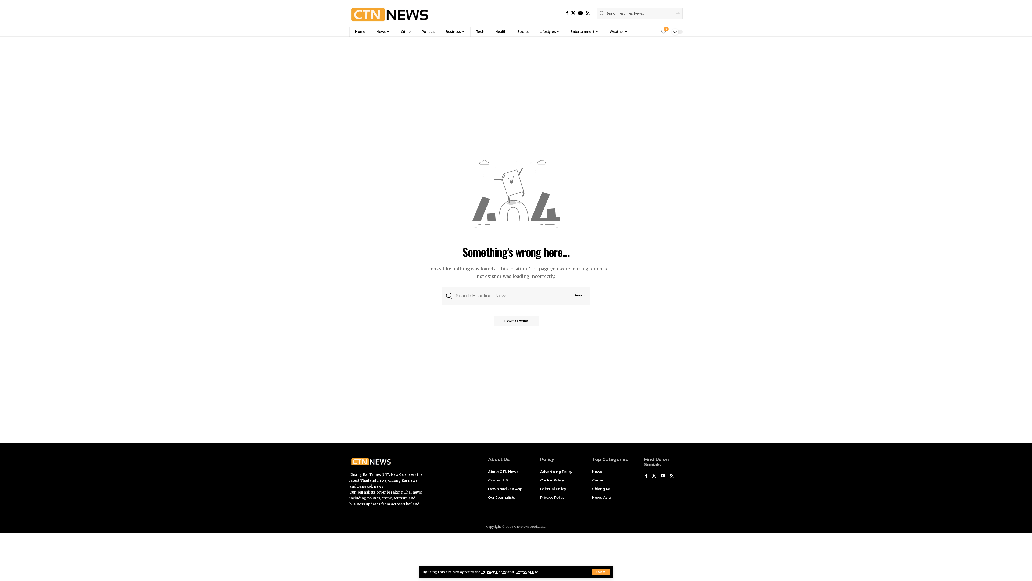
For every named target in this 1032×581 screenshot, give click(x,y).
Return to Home (516, 321)
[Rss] (587, 13)
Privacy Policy (494, 572)
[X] (573, 13)
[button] (601, 572)
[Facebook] (567, 13)
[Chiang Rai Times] (389, 13)
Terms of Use (526, 572)
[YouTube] (580, 13)
